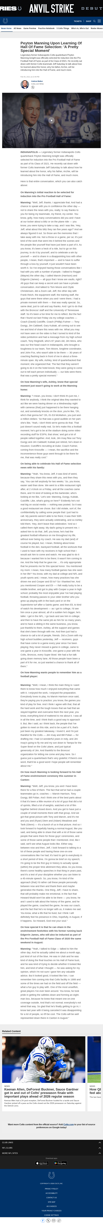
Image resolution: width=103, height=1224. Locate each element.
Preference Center (51, 1215)
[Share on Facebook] (43, 1222)
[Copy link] (59, 1220)
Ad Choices (51, 1202)
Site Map (51, 1198)
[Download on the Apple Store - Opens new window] (42, 1159)
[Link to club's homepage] (5, 20)
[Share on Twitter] (48, 1222)
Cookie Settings (51, 1211)
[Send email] (54, 1222)
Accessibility (51, 1189)
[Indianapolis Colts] (51, 1171)
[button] (51, 120)
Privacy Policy (51, 1185)
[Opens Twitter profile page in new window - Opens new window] (32, 87)
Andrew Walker (37, 81)
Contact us (51, 1193)
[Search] (94, 21)
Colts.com (69, 1120)
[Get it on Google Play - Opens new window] (60, 1160)
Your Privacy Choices (51, 1206)
